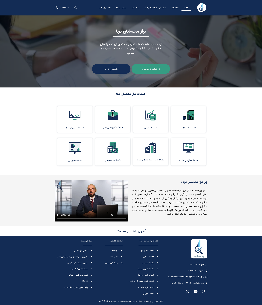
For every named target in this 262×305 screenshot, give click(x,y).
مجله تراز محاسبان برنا (155, 8)
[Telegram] (195, 291)
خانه (186, 8)
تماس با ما (121, 8)
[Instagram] (203, 291)
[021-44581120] (57, 7)
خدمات (175, 8)
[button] (75, 7)
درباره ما (135, 8)
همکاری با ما (105, 8)
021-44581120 (65, 7)
